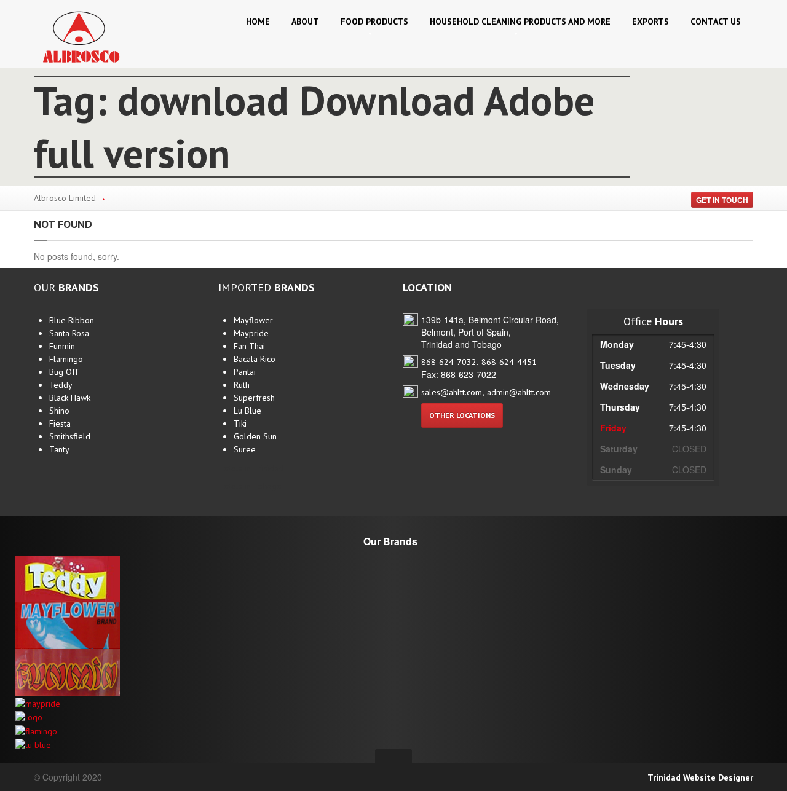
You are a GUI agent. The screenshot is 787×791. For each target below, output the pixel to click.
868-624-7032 (449, 362)
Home (258, 21)
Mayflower (253, 320)
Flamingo (66, 358)
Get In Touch (722, 199)
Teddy (61, 384)
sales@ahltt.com (451, 392)
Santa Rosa (69, 333)
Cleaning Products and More (520, 21)
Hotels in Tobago (250, 486)
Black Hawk (69, 397)
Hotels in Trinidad (250, 468)
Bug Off (63, 371)
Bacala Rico (254, 358)
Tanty (59, 449)
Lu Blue (247, 410)
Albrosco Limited (65, 197)
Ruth (242, 384)
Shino (59, 410)
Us (715, 21)
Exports (650, 21)
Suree (245, 449)
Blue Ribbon (71, 320)
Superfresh (254, 397)
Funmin (62, 346)
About (305, 21)
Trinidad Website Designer (700, 777)
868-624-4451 (509, 362)
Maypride (251, 333)
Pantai (245, 371)
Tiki (240, 423)
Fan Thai (249, 346)
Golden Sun (255, 436)
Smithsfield (69, 436)
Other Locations (462, 415)
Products (374, 21)
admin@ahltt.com (519, 392)
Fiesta (60, 423)
